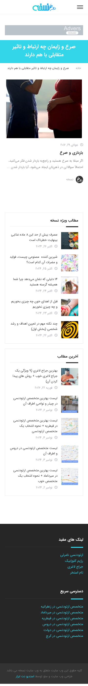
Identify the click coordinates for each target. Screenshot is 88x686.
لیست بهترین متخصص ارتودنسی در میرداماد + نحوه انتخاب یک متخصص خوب (35, 476)
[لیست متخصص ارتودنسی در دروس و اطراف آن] (69, 454)
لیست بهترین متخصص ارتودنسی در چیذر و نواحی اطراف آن (35, 401)
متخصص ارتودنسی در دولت (63, 630)
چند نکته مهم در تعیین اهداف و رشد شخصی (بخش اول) (34, 326)
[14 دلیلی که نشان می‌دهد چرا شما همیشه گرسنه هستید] (69, 285)
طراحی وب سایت (61, 676)
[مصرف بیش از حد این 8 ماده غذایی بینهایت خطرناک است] (69, 240)
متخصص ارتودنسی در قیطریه (62, 618)
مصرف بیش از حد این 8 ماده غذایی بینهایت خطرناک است (34, 237)
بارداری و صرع (71, 153)
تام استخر (76, 572)
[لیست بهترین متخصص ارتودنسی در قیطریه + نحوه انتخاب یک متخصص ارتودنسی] (69, 426)
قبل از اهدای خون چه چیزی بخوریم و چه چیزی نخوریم (34, 304)
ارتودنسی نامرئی (71, 555)
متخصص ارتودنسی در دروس (63, 624)
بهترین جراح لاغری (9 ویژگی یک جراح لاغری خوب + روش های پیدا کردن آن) (35, 376)
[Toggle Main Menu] (80, 7)
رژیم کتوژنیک (74, 560)
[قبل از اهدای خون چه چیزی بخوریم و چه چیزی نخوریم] (69, 307)
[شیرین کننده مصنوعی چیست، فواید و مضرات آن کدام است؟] (69, 262)
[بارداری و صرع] (44, 108)
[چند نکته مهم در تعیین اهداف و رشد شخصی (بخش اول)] (69, 329)
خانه (78, 68)
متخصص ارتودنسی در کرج (64, 636)
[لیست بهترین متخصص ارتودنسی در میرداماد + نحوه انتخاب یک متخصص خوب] (69, 476)
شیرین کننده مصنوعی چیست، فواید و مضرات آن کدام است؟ (33, 259)
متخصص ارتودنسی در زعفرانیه (62, 606)
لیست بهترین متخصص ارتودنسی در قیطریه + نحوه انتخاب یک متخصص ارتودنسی (35, 426)
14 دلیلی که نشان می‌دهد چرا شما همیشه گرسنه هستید (35, 282)
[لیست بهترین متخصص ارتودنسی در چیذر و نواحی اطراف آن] (69, 404)
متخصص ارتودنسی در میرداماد (62, 612)
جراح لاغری (75, 566)
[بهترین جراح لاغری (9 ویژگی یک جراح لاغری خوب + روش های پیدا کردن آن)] (69, 376)
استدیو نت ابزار (25, 676)
